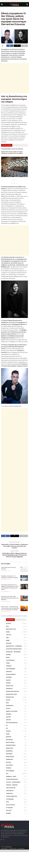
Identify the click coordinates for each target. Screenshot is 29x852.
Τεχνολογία (9, 793)
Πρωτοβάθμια (10, 770)
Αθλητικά (8, 643)
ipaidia (8, 632)
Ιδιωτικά (8, 717)
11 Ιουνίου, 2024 (4, 27)
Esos (7, 626)
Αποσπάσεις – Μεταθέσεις (13, 651)
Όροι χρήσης (21, 848)
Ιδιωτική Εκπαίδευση (11, 722)
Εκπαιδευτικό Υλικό (11, 694)
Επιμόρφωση (9, 705)
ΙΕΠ (7, 728)
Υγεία (7, 802)
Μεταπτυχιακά (10, 742)
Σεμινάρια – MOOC (11, 776)
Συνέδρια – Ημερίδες (12, 785)
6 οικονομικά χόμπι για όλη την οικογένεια (12, 149)
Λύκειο (8, 734)
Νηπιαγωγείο (9, 748)
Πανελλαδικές (10, 756)
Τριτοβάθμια (10, 799)
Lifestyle (8, 634)
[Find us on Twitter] (3, 839)
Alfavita (8, 623)
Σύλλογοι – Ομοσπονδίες (13, 782)
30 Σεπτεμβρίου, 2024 (6, 591)
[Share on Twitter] (17, 46)
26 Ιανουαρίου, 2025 (6, 570)
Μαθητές (8, 736)
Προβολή (8, 768)
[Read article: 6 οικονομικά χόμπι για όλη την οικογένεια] (24, 569)
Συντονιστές (9, 790)
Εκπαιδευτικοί (10, 697)
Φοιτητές (9, 810)
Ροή (7, 773)
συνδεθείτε (9, 616)
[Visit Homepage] (14, 4)
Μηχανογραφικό (10, 745)
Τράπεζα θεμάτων (11, 796)
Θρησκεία (8, 714)
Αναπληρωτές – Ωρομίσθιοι (14, 646)
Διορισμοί (9, 677)
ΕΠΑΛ (7, 702)
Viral (7, 637)
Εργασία (8, 708)
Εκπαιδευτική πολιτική (12, 691)
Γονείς (8, 663)
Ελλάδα (8, 700)
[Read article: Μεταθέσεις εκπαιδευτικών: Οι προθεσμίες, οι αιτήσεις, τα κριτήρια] (24, 578)
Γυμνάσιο (9, 666)
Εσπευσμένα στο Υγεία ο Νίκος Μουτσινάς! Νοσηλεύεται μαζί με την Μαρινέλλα (9, 598)
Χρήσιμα (8, 813)
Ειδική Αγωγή (9, 685)
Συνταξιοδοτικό (10, 787)
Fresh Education (11, 629)
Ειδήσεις (8, 680)
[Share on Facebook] (9, 46)
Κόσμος (8, 731)
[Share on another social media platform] (24, 46)
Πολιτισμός (9, 765)
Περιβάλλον (9, 759)
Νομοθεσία (9, 751)
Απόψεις (8, 654)
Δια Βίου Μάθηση (10, 674)
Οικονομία (9, 753)
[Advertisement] (14, 78)
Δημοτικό (9, 671)
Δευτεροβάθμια (10, 668)
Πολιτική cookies (13, 848)
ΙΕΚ (7, 725)
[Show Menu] (2, 4)
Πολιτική (8, 762)
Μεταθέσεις (9, 739)
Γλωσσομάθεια (10, 660)
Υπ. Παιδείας (9, 807)
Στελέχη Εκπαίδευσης (12, 779)
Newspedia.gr (8, 846)
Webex (8, 640)
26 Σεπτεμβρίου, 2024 (6, 611)
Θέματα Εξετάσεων (11, 711)
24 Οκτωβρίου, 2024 (6, 579)
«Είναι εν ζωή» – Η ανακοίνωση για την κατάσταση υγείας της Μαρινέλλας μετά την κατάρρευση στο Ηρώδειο (10, 608)
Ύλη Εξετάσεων (10, 804)
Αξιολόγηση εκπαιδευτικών (13, 649)
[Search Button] (27, 4)
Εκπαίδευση (9, 688)
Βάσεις (8, 657)
